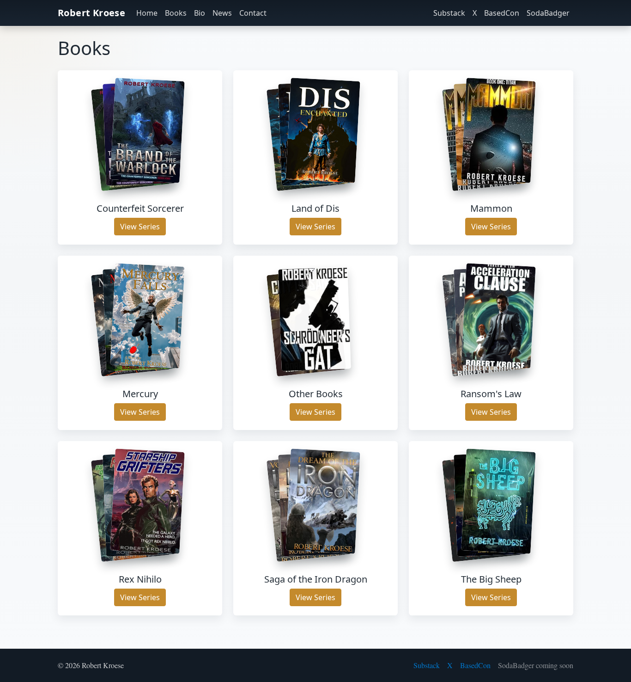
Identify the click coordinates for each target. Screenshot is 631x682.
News (222, 13)
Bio (199, 13)
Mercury (140, 393)
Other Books (316, 393)
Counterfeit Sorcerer (140, 208)
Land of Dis (315, 208)
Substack (449, 13)
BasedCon (501, 13)
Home (147, 13)
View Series (140, 226)
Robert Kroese (91, 12)
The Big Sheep (491, 579)
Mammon (491, 208)
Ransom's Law (491, 393)
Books (176, 13)
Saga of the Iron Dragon (315, 579)
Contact (253, 13)
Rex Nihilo (140, 579)
